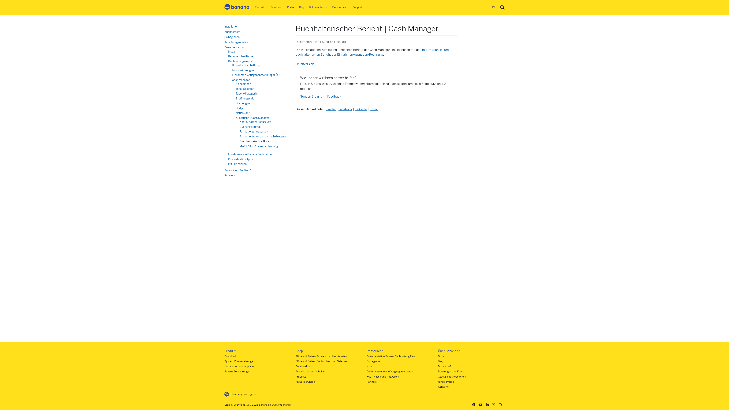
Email (374, 109)
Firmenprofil (445, 366)
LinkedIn (361, 109)
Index (231, 51)
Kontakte (443, 386)
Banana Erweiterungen (237, 371)
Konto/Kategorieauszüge (255, 122)
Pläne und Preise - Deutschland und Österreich (322, 361)
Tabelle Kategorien (247, 93)
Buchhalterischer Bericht (256, 141)
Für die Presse (446, 381)
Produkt (259, 7)
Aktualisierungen (305, 381)
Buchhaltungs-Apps (240, 61)
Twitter (331, 109)
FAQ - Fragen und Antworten (383, 376)
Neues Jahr (243, 113)
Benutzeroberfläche (240, 56)
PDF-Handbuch (237, 164)
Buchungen (243, 103)
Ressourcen (339, 7)
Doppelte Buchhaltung (246, 65)
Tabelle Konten (245, 89)
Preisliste (301, 376)
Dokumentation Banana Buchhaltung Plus (391, 356)
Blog (301, 7)
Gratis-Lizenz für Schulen (310, 371)
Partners (372, 381)
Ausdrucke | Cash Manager (252, 118)
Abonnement (232, 32)
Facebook (345, 109)
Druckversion (305, 64)
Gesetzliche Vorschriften (452, 376)
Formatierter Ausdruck (254, 131)
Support (357, 7)
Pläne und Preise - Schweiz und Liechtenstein (322, 356)
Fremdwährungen (243, 70)
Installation (231, 26)
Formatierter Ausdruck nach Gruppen (263, 136)
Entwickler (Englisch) (237, 170)
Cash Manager (241, 80)
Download (276, 7)
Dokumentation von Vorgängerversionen (390, 371)
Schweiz (229, 175)
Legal (227, 404)
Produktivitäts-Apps (240, 159)
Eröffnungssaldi (245, 98)
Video (370, 366)
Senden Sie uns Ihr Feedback (320, 97)
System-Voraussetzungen (239, 361)
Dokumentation (318, 7)
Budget (240, 108)
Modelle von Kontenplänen (239, 366)
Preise (290, 7)
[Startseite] (236, 7)
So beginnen (232, 37)
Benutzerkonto (304, 366)
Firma (441, 356)
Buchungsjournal (250, 127)
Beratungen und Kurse (451, 371)
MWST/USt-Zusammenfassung (259, 146)
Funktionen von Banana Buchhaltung (250, 154)
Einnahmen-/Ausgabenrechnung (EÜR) (256, 75)
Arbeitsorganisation (236, 42)
